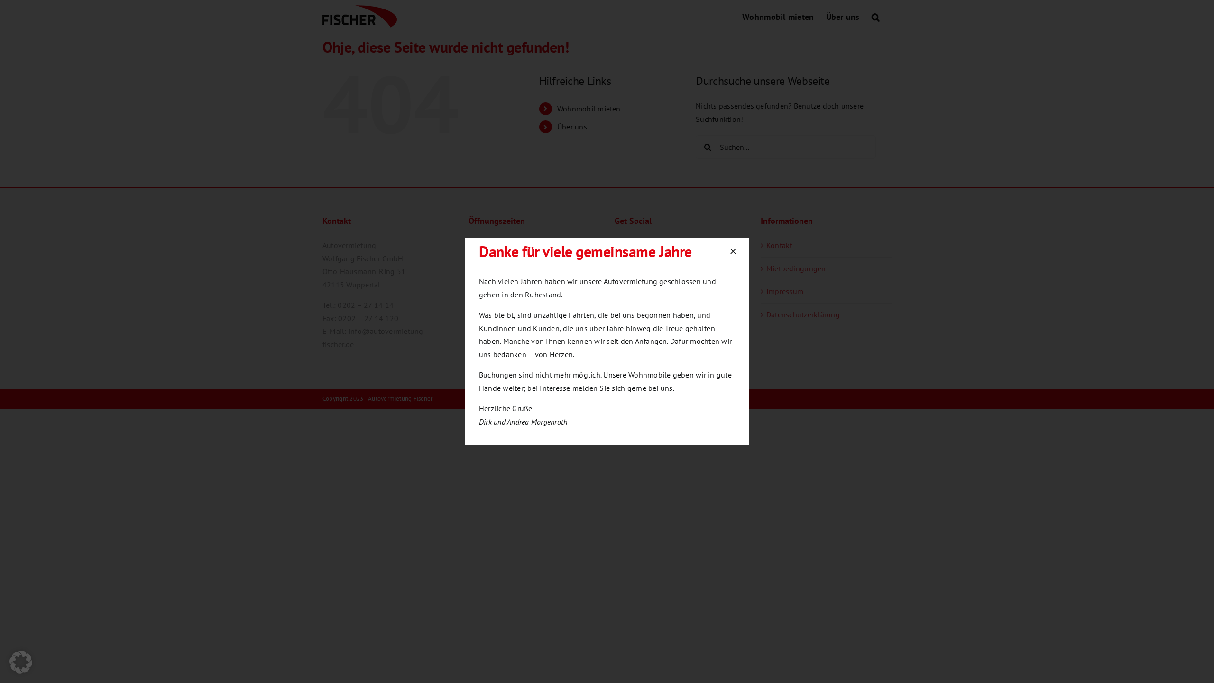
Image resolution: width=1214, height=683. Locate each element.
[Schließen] (733, 251)
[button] (21, 662)
